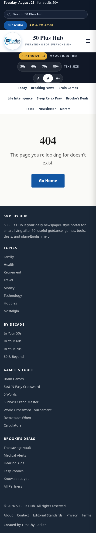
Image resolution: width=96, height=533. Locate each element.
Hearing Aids (14, 463)
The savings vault (17, 447)
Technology (13, 295)
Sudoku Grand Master (21, 402)
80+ (56, 66)
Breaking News (42, 88)
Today (22, 88)
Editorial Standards (47, 515)
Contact (23, 515)
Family (9, 257)
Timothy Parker (34, 525)
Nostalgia (11, 311)
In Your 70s (12, 349)
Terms (86, 515)
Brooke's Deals (77, 98)
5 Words (10, 394)
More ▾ (65, 109)
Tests (30, 109)
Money (9, 288)
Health (9, 264)
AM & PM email (41, 25)
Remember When (17, 417)
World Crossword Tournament (27, 410)
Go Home (48, 180)
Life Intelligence (20, 98)
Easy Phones (14, 471)
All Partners (13, 486)
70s (45, 66)
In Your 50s (12, 333)
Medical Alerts (15, 455)
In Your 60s (12, 341)
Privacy (72, 515)
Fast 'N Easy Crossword (22, 386)
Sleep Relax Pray (49, 98)
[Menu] (88, 41)
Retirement (12, 272)
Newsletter (47, 109)
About (8, 515)
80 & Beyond (14, 356)
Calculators (12, 425)
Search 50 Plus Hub (28, 14)
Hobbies (10, 303)
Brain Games (68, 88)
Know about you (17, 478)
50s (23, 66)
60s (34, 66)
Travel (8, 280)
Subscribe (15, 25)
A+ (58, 78)
